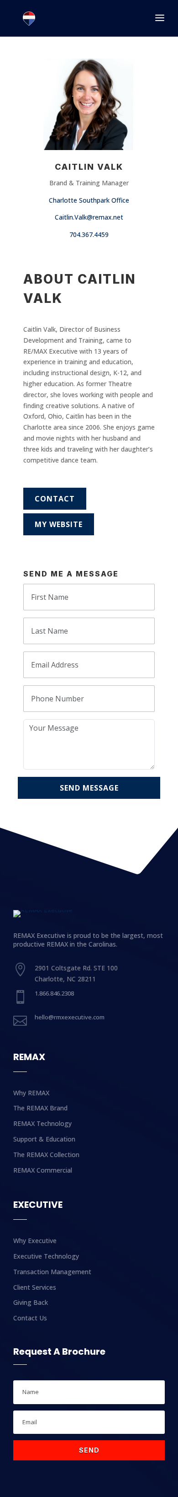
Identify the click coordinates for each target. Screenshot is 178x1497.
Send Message (89, 788)
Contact (55, 499)
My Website (59, 524)
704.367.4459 (89, 234)
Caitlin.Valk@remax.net (89, 217)
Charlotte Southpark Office (89, 200)
